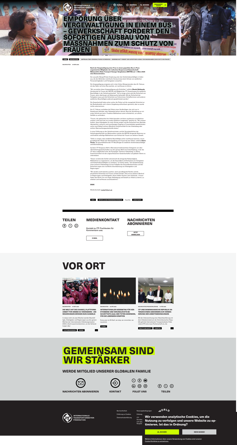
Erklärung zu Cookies (124, 414)
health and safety (145, 328)
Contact (115, 384)
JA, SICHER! (162, 432)
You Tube (145, 380)
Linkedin (134, 386)
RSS (145, 386)
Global (103, 326)
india (93, 200)
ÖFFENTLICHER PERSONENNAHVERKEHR (110, 200)
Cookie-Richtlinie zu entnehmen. (157, 441)
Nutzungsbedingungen (144, 411)
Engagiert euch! (158, 5)
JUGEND (81, 330)
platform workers (70, 330)
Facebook (139, 380)
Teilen (69, 220)
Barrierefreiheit (122, 411)
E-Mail (94, 238)
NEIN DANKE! (199, 432)
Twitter (134, 380)
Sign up (81, 384)
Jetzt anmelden (135, 233)
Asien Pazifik (137, 200)
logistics (158, 328)
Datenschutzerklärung (124, 417)
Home (65, 59)
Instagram (139, 386)
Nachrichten (74, 59)
